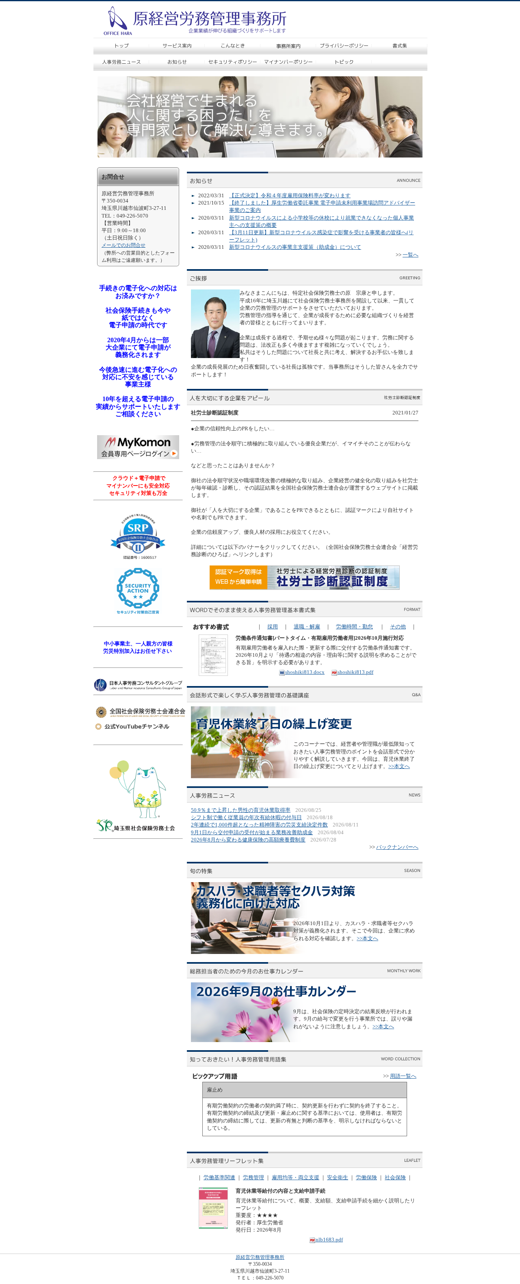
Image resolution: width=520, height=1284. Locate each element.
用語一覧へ (403, 1076)
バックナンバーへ (397, 847)
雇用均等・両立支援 (295, 1177)
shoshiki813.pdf (355, 672)
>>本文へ (399, 766)
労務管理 (253, 1177)
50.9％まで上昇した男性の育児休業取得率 (240, 810)
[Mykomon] (138, 457)
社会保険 (395, 1177)
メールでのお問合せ (123, 245)
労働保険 (366, 1177)
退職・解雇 (307, 627)
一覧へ (410, 255)
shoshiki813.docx (305, 672)
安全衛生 (337, 1177)
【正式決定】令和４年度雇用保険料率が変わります (290, 195)
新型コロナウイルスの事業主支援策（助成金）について (295, 247)
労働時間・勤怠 (354, 627)
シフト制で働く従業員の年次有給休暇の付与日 (246, 817)
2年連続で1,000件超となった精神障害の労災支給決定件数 (259, 825)
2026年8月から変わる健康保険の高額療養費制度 (248, 840)
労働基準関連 (219, 1177)
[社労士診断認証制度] (305, 588)
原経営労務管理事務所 (260, 1257)
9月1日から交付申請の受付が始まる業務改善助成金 (252, 832)
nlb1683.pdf (329, 1240)
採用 (272, 627)
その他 (398, 627)
